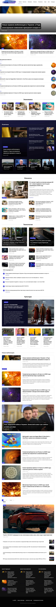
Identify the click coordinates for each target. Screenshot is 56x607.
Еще (2, 48)
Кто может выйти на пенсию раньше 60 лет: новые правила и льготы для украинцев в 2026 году (8, 113)
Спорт (45, 1)
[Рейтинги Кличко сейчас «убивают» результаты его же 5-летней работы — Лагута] (22, 582)
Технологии (40, 1)
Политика (24, 1)
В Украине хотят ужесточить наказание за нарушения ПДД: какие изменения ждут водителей (23, 541)
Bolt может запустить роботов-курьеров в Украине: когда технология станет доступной (14, 242)
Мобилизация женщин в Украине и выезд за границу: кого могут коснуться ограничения (36, 141)
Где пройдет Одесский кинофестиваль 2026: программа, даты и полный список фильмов (34, 341)
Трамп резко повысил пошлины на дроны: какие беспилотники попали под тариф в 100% (36, 148)
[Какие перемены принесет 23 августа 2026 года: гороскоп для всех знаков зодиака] (53, 93)
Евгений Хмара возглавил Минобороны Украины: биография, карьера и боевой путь (36, 135)
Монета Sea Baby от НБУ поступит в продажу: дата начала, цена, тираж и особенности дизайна (49, 113)
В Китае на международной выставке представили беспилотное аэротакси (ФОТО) (24, 290)
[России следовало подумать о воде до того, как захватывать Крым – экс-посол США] (22, 589)
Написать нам (29, 600)
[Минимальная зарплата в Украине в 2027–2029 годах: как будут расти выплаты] (31, 217)
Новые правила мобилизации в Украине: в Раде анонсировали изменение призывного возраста (12, 151)
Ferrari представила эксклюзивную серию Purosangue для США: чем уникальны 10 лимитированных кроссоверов (17, 265)
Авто (49, 1)
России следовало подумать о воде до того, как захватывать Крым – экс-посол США (25, 281)
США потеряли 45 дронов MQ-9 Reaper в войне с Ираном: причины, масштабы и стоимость (8, 167)
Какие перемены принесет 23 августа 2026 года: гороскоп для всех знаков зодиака (20, 93)
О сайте (14, 600)
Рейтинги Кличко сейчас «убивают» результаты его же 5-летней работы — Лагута (24, 277)
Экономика (30, 1)
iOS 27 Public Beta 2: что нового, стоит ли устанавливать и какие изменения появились (44, 265)
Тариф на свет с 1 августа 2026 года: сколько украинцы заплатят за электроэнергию (16, 217)
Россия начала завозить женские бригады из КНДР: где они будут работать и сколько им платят (35, 167)
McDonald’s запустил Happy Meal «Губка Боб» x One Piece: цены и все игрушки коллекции (22, 79)
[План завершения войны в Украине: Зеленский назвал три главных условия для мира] (50, 129)
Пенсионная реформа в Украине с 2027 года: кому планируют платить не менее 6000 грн (36, 113)
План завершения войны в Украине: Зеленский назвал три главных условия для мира (36, 129)
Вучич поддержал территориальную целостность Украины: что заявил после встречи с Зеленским (48, 167)
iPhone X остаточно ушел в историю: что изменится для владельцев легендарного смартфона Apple (40, 242)
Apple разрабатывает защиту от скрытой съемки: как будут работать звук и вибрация (17, 250)
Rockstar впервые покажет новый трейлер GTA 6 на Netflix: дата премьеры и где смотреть (16, 257)
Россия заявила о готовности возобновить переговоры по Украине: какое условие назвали (21, 167)
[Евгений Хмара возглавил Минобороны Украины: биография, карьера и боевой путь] (50, 136)
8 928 (11, 500)
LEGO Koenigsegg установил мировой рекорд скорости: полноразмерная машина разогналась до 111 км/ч (24, 553)
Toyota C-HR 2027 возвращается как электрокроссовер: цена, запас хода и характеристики (45, 250)
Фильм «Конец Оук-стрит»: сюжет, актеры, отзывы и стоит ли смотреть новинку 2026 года (7, 341)
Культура (53, 1)
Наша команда (21, 600)
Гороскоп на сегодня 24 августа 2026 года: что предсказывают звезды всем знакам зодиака (42, 52)
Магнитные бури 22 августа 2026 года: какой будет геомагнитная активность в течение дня (36, 485)
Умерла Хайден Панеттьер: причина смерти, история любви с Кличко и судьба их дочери (21, 341)
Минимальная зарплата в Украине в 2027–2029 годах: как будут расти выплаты (44, 217)
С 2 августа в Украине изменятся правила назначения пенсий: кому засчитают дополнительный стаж (43, 210)
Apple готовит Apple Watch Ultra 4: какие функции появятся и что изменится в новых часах (43, 257)
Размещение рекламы (38, 600)
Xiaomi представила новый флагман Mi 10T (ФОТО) (17, 286)
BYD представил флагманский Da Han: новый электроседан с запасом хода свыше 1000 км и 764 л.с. (24, 558)
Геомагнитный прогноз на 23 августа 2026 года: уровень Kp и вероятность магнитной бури (22, 86)
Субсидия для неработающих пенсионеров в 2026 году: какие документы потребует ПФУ (22, 113)
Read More (31, 197)
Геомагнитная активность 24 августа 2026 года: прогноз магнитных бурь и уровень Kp (12, 52)
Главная (20, 1)
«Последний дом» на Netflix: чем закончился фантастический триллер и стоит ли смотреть (48, 341)
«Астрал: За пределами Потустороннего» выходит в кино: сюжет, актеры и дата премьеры (13, 306)
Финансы (35, 1)
